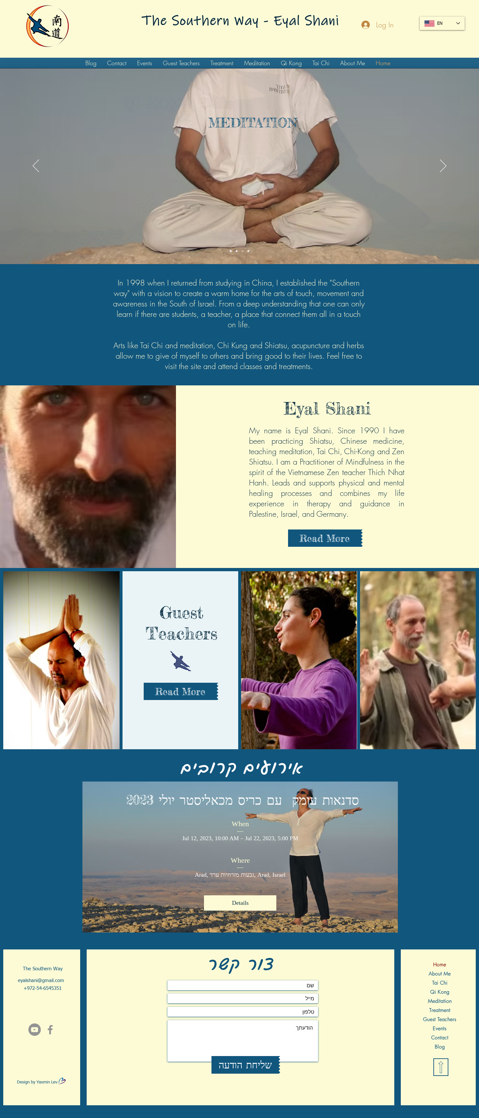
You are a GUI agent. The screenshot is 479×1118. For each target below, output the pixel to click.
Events (439, 1028)
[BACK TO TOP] (440, 1067)
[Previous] (36, 166)
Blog (440, 1046)
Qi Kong (439, 992)
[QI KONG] (237, 251)
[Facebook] (50, 1029)
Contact (439, 1037)
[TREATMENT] (248, 251)
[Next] (443, 166)
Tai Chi (439, 982)
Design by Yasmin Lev (37, 1082)
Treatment (439, 1010)
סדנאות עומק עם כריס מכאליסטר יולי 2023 (240, 800)
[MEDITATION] (242, 251)
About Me (439, 973)
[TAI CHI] (231, 251)
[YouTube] (34, 1029)
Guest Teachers (439, 1019)
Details (240, 903)
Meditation (440, 1001)
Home (439, 964)
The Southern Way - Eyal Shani (241, 20)
